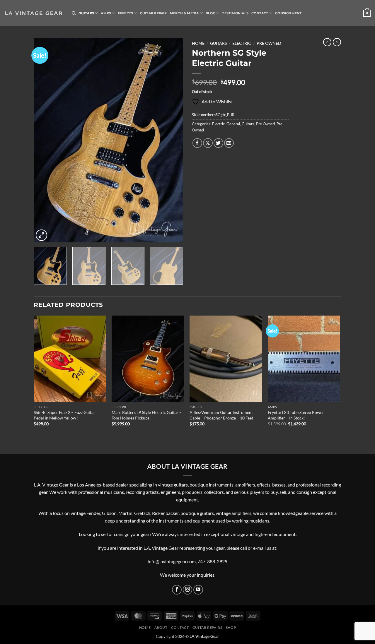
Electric (241, 43)
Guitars (86, 13)
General (233, 123)
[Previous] (44, 140)
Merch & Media (184, 13)
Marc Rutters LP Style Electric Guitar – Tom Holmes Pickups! (147, 415)
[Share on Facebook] (197, 143)
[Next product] (327, 42)
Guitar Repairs (207, 627)
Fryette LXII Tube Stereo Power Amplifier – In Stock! (296, 415)
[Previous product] (337, 42)
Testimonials (235, 13)
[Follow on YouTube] (198, 590)
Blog (210, 13)
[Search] (74, 13)
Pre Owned (269, 43)
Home (198, 43)
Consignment (288, 13)
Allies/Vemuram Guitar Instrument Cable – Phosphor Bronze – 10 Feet (221, 415)
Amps (106, 13)
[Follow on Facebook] (177, 590)
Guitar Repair (153, 13)
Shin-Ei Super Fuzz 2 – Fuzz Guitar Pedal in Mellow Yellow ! (64, 415)
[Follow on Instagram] (187, 590)
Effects (125, 13)
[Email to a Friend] (229, 143)
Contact (259, 13)
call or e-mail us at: (258, 548)
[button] (367, 13)
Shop (231, 627)
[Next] (173, 140)
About (161, 627)
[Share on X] (208, 143)
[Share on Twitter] (218, 143)
